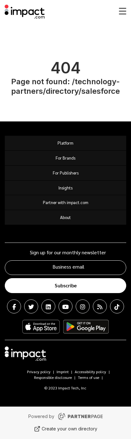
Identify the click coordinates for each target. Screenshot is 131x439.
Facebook (14, 306)
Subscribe (66, 285)
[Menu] (122, 11)
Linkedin (48, 306)
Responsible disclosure (53, 377)
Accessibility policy (90, 371)
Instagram (82, 306)
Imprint (63, 371)
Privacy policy (39, 371)
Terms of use (88, 377)
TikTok (117, 306)
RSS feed (100, 306)
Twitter (31, 306)
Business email (68, 266)
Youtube (65, 306)
